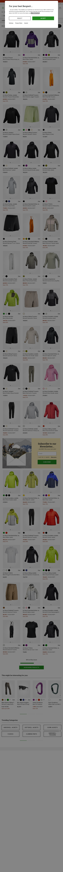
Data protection (35, 13)
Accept (43, 18)
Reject (19, 18)
